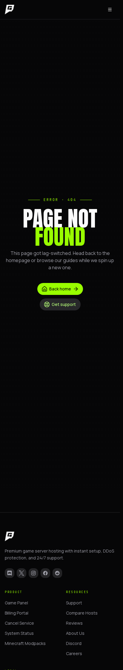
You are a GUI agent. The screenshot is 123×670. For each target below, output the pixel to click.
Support (74, 603)
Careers (74, 653)
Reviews (74, 623)
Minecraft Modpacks (25, 643)
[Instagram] (33, 573)
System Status (19, 633)
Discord (74, 643)
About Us (75, 633)
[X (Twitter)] (21, 573)
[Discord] (9, 573)
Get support (64, 304)
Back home (60, 289)
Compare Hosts (82, 613)
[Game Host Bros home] (9, 9)
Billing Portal (16, 613)
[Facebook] (45, 573)
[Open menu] (109, 9)
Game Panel (16, 603)
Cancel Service (19, 623)
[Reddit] (57, 573)
